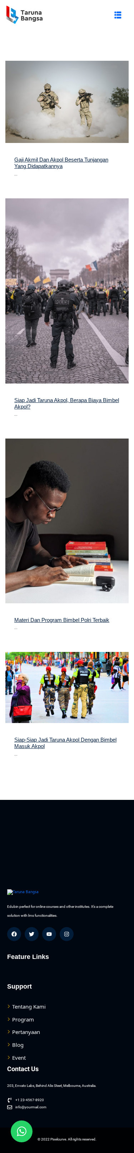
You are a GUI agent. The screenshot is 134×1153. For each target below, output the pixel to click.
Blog (18, 1044)
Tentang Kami (29, 1006)
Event (19, 1057)
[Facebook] (14, 934)
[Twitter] (32, 934)
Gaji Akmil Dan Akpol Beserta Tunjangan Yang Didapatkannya (61, 163)
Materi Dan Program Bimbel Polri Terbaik (61, 620)
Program (23, 1019)
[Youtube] (49, 934)
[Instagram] (67, 934)
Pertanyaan (26, 1031)
